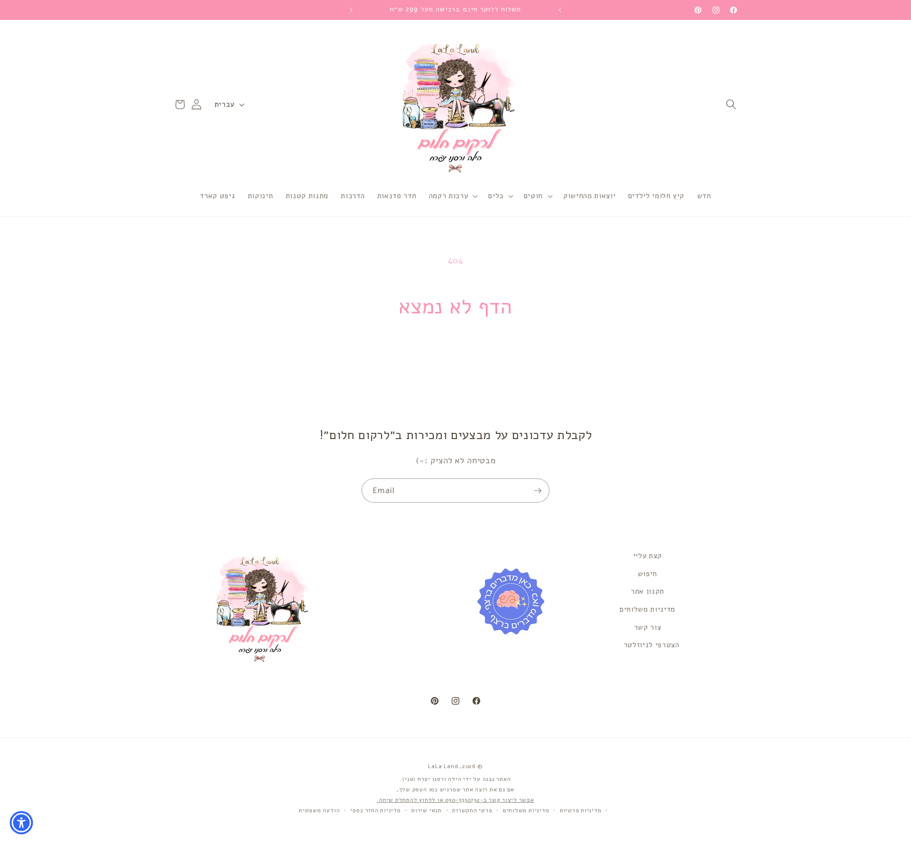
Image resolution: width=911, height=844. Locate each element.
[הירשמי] (537, 490)
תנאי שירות (426, 810)
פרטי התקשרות (472, 810)
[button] (731, 104)
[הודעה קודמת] (559, 10)
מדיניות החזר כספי (376, 810)
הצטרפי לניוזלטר (651, 645)
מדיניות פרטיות (581, 810)
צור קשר (647, 627)
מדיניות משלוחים (647, 609)
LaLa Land (443, 766)
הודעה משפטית (319, 810)
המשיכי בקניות (455, 358)
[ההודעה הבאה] (351, 10)
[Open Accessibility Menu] (21, 823)
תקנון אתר (647, 591)
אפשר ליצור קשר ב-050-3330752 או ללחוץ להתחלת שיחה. (455, 800)
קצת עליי (647, 555)
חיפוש (647, 573)
